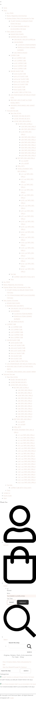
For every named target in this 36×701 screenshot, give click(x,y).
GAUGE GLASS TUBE (17, 71)
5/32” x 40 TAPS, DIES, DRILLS (26, 466)
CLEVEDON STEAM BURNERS (26, 45)
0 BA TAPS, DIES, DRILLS (28, 126)
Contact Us (6, 493)
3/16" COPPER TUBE (20, 63)
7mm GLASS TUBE (19, 87)
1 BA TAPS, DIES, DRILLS (28, 129)
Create (12, 698)
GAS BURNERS (18, 42)
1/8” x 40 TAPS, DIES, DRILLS (26, 445)
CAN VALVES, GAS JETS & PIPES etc (24, 39)
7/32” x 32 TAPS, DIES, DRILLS (26, 474)
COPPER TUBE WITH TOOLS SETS (24, 277)
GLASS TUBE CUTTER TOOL (22, 92)
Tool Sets (13, 274)
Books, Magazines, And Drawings (17, 16)
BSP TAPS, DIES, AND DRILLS (26, 158)
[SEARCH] (29, 646)
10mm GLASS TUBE (20, 74)
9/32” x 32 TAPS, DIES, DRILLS (26, 480)
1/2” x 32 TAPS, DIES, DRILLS (25, 435)
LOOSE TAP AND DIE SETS (22, 118)
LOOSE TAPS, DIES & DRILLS (22, 121)
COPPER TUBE (14, 55)
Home (5, 8)
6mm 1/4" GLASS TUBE (21, 84)
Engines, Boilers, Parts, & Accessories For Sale (20, 18)
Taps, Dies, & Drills (15, 113)
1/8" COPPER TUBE (20, 60)
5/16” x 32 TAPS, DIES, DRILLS (26, 459)
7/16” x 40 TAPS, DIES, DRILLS (26, 472)
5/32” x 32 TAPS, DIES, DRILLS (26, 464)
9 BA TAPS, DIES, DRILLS (28, 155)
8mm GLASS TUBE (19, 89)
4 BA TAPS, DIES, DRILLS (28, 142)
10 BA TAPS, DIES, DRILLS (25, 395)
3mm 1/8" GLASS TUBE (21, 76)
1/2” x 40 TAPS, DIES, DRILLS (26, 437)
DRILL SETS (20, 166)
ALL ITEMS (10, 13)
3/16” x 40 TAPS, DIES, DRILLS (26, 451)
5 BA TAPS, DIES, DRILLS (28, 145)
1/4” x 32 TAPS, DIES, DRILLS (25, 440)
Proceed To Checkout (20, 667)
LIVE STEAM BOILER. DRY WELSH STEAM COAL (21, 364)
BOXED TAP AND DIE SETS (22, 116)
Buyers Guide (7, 495)
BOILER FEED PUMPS (17, 34)
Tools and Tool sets (12, 111)
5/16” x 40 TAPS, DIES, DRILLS (26, 461)
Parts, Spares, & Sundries (14, 31)
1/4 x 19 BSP (24, 161)
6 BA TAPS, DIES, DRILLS (28, 147)
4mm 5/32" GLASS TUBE (21, 79)
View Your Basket (8, 667)
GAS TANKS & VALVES (20, 53)
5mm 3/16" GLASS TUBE (21, 82)
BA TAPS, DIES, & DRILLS (24, 124)
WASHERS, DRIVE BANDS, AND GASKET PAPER (21, 372)
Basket (11, 602)
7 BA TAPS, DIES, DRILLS (28, 150)
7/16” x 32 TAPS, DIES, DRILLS (26, 469)
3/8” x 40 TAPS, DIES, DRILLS (26, 456)
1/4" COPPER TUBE (20, 58)
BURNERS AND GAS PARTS (18, 37)
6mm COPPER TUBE (20, 68)
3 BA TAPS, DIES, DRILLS (28, 140)
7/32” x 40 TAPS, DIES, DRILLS (26, 477)
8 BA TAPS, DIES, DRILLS (28, 153)
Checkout (22, 602)
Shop (5, 10)
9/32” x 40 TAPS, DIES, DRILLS (26, 482)
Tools (12, 279)
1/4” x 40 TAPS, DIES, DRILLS (26, 443)
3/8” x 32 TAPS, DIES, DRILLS (26, 453)
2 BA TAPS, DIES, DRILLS (28, 137)
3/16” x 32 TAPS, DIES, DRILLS (26, 448)
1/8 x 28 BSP (25, 163)
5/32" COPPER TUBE (20, 66)
